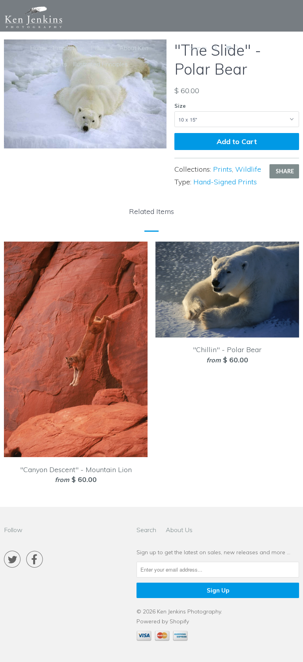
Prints (100, 48)
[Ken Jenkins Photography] (33, 18)
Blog (36, 64)
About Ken (134, 48)
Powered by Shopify (163, 621)
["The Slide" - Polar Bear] (85, 93)
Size (180, 106)
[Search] (215, 48)
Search (146, 530)
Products (67, 48)
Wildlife (248, 169)
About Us (179, 530)
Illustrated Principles (100, 64)
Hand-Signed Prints (225, 181)
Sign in (198, 48)
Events (58, 64)
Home (38, 48)
